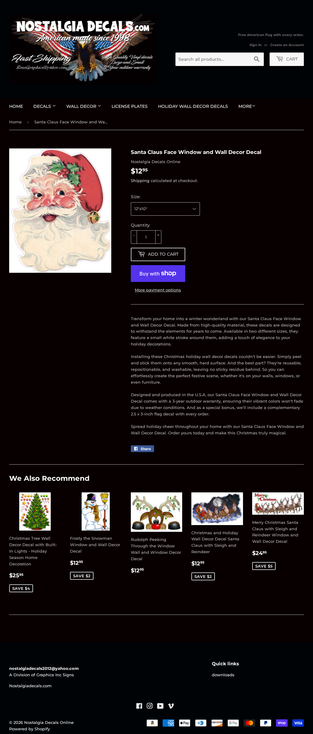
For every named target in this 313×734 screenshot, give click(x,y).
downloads (223, 674)
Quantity (140, 225)
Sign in (255, 45)
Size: (136, 196)
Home (16, 106)
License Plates (130, 106)
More (245, 106)
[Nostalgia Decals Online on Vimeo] (171, 706)
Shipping (140, 180)
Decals (42, 106)
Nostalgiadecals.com (30, 685)
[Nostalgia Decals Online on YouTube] (160, 706)
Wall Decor (82, 106)
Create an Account (287, 45)
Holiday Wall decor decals (193, 106)
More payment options (158, 289)
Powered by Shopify (29, 728)
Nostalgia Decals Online (49, 722)
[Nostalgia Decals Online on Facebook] (139, 706)
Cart (291, 59)
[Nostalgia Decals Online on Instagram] (150, 706)
